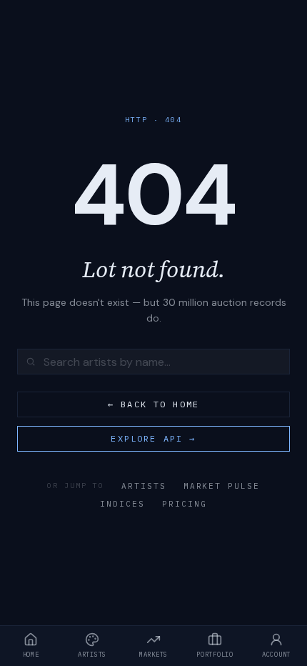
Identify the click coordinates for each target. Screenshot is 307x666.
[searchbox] (153, 361)
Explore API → (153, 438)
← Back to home (153, 404)
